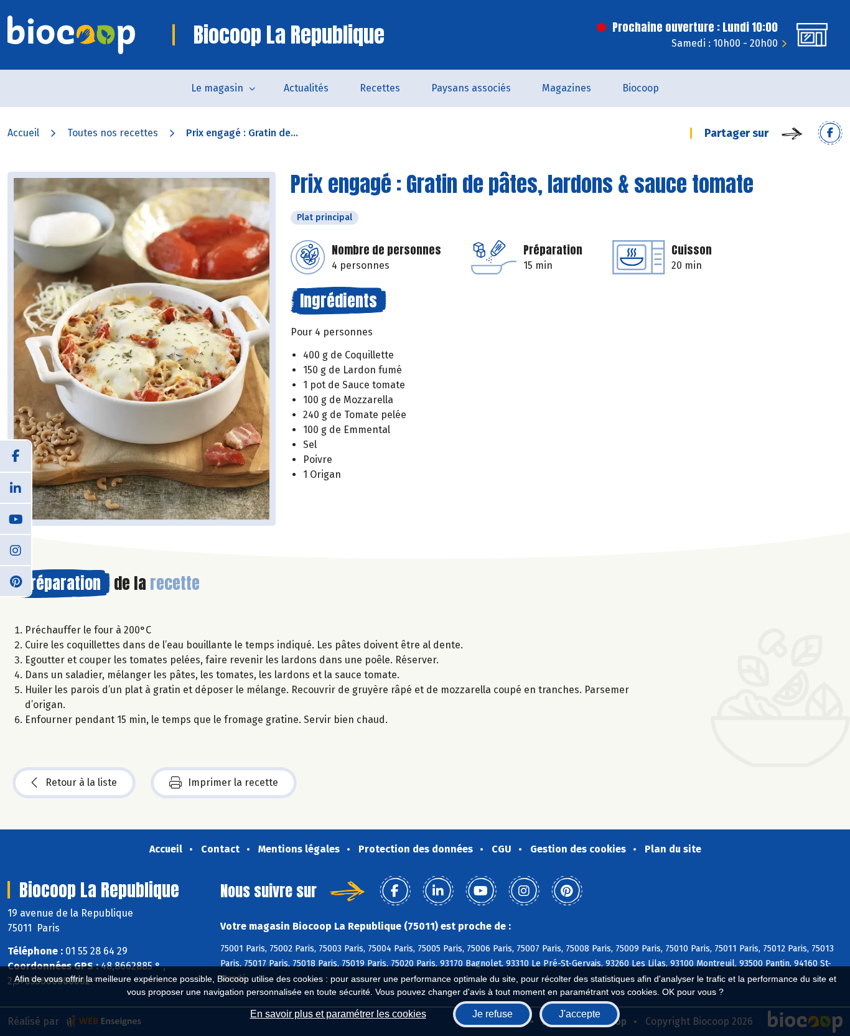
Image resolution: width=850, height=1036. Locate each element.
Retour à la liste (81, 782)
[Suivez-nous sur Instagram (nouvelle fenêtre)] (15, 549)
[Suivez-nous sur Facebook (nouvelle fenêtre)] (15, 456)
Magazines (566, 88)
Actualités (306, 88)
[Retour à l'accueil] (71, 35)
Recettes (380, 88)
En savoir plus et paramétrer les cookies (338, 1014)
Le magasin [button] (217, 88)
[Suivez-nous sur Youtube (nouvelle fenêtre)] (15, 518)
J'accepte (579, 1014)
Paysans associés (471, 88)
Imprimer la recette (233, 782)
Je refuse (492, 1014)
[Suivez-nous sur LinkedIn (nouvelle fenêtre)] (15, 487)
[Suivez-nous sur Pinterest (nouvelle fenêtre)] (15, 580)
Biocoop (640, 88)
